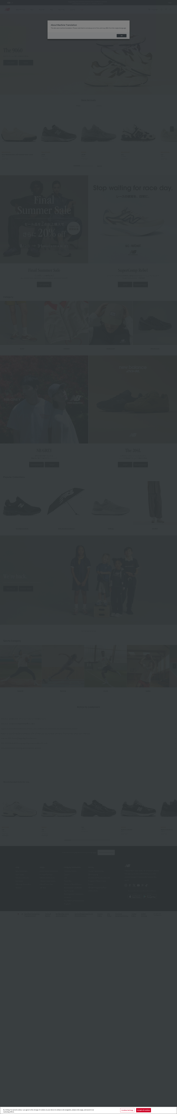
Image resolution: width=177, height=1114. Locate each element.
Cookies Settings (127, 1110)
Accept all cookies (143, 1110)
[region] (88, 1110)
